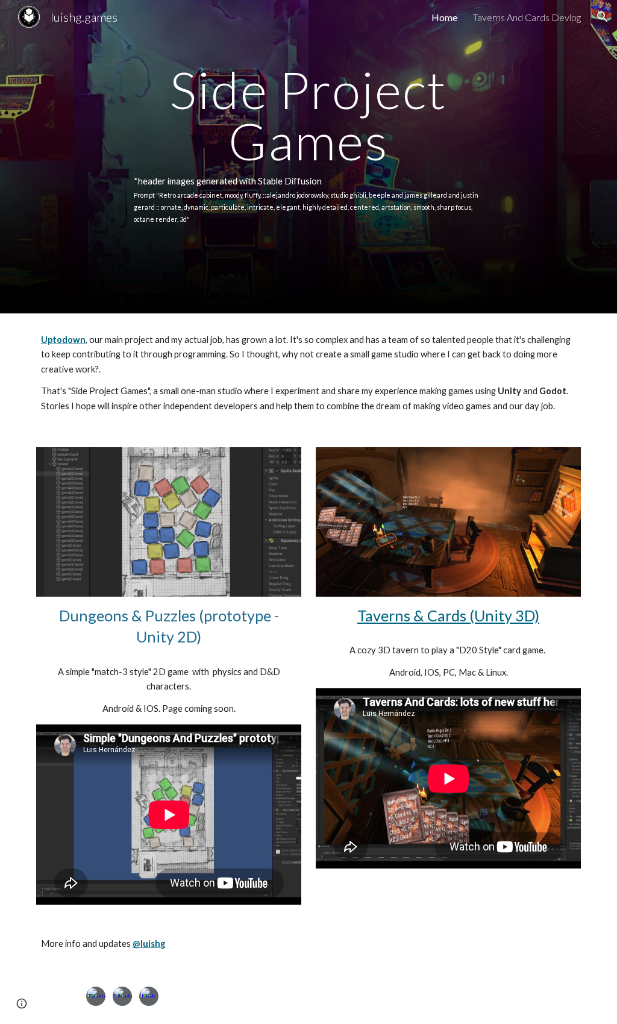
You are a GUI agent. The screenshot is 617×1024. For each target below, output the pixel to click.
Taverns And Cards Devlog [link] (527, 17)
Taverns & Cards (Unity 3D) (448, 615)
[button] (602, 16)
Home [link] (444, 17)
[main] (308, 156)
